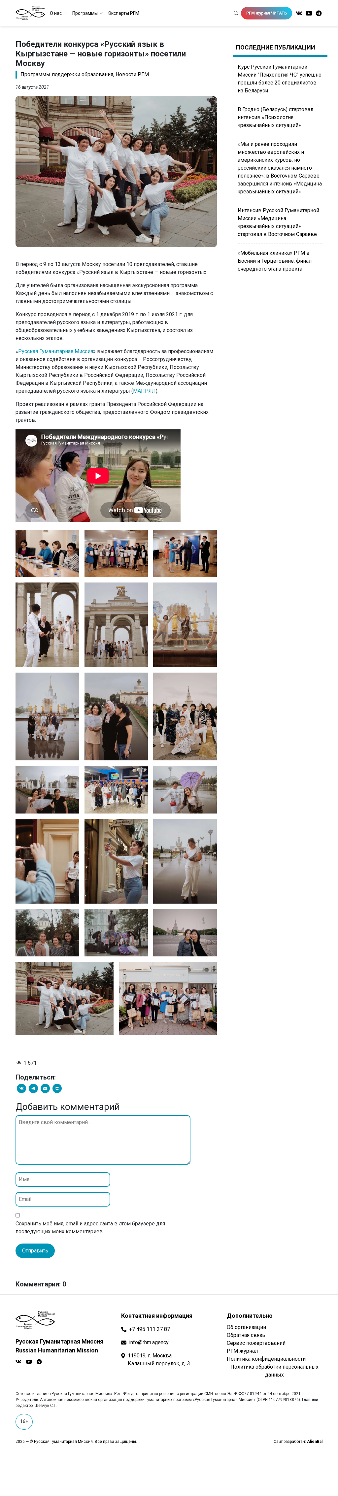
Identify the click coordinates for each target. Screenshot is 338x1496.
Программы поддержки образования (66, 74)
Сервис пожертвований (256, 1343)
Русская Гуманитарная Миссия (55, 351)
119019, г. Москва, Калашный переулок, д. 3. (159, 1359)
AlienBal (314, 1441)
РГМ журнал (242, 1351)
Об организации (246, 1327)
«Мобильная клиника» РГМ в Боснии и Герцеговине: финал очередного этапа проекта (275, 261)
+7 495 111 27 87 (149, 1329)
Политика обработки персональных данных (274, 1371)
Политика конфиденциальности (266, 1359)
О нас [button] (56, 13)
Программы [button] (85, 13)
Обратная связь (246, 1335)
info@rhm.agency (149, 1342)
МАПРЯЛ (144, 391)
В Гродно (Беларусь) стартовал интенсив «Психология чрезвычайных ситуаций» (275, 117)
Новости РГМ (132, 74)
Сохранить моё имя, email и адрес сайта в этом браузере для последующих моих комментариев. (90, 1227)
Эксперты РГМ (123, 13)
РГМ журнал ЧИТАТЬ (266, 13)
